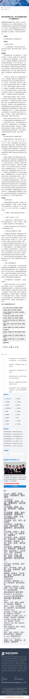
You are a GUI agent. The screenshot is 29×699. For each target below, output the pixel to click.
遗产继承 (6, 630)
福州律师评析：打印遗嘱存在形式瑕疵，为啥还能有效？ (18, 365)
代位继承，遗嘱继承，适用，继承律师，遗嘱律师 (13, 318)
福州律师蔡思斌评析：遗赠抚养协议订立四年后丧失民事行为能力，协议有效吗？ (13, 443)
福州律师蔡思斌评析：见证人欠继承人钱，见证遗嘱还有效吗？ (13, 441)
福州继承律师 (17, 596)
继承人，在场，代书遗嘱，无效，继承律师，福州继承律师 (14, 607)
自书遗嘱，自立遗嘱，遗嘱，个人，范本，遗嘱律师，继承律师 (14, 340)
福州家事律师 (9, 592)
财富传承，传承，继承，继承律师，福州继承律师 (14, 624)
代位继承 (18, 411)
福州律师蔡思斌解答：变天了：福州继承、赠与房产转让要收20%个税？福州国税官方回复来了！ (13, 438)
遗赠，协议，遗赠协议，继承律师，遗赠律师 (14, 641)
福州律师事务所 (8, 594)
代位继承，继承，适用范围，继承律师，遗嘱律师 (13, 315)
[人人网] (18, 347)
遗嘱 (5, 636)
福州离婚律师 (8, 596)
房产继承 (18, 420)
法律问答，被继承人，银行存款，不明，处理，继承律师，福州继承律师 (14, 588)
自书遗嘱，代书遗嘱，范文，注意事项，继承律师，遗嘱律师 (14, 336)
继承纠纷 (12, 610)
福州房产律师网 (16, 691)
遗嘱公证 (18, 405)
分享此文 (5, 347)
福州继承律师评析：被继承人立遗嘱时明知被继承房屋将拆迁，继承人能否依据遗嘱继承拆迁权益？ (18, 390)
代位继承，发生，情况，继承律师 (14, 521)
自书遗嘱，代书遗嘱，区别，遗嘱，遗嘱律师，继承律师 (14, 332)
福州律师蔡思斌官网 (14, 694)
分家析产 (7, 424)
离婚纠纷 (6, 600)
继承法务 (12, 3)
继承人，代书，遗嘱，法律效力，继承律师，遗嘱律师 (14, 603)
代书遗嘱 (18, 401)
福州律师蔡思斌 (17, 594)
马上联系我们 (15, 486)
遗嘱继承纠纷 (6, 342)
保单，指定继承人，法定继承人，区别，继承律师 (14, 552)
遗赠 (18, 417)
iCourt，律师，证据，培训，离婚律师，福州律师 (13, 307)
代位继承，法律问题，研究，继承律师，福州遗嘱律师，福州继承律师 (13, 313)
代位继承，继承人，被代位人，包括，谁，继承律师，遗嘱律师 (14, 533)
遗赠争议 (7, 417)
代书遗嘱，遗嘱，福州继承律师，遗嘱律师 (14, 513)
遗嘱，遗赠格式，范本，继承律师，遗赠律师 (12, 638)
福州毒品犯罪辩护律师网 (11, 692)
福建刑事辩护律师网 (20, 692)
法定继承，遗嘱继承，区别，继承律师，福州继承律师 (14, 327)
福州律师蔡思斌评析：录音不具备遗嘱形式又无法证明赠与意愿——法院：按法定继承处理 (18, 359)
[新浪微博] (9, 347)
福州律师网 (20, 694)
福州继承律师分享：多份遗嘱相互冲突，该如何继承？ (18, 371)
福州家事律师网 (9, 691)
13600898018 (4, 679)
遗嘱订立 (18, 398)
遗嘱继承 (8, 636)
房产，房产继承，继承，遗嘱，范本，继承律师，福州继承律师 (14, 321)
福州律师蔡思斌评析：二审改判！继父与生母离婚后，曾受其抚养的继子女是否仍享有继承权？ (13, 445)
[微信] (11, 347)
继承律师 (7, 610)
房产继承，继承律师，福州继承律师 (14, 565)
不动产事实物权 (8, 499)
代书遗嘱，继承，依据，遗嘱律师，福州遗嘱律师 (15, 503)
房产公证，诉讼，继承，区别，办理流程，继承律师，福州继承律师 (14, 557)
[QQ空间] (16, 347)
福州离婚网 (21, 691)
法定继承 (18, 408)
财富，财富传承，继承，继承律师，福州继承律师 (14, 627)
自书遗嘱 (7, 401)
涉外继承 (18, 424)
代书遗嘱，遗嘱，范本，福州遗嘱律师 (14, 517)
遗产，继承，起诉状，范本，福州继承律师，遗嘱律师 (14, 633)
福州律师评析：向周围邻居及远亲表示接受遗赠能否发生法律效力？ (18, 383)
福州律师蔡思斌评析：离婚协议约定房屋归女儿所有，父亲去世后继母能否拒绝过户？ (13, 431)
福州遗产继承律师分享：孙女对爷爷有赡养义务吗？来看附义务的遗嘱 (18, 377)
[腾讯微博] (13, 347)
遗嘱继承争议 (18, 3)
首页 (8, 3)
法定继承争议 (8, 408)
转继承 (6, 411)
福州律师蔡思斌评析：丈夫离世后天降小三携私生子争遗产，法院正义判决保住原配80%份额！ (13, 434)
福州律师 (19, 592)
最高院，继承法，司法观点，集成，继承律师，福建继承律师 (14, 324)
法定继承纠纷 (6, 329)
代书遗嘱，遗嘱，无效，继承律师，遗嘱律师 (12, 310)
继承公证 (18, 414)
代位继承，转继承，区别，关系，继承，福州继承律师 (14, 543)
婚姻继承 (7, 414)
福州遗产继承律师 (12, 598)
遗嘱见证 (7, 405)
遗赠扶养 (7, 420)
